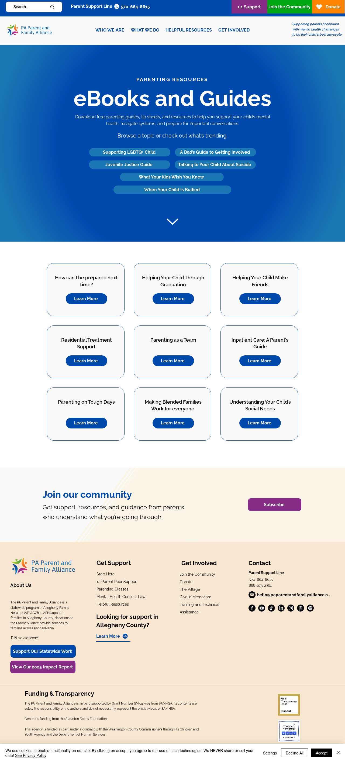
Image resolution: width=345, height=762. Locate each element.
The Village (190, 589)
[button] (109, 30)
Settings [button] (270, 753)
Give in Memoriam (195, 597)
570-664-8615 (261, 579)
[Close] (338, 753)
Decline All (294, 753)
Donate (186, 582)
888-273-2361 (260, 585)
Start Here (105, 574)
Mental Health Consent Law (120, 597)
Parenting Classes (112, 589)
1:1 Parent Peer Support (117, 581)
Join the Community (197, 574)
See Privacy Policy (30, 755)
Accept (321, 753)
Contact (260, 563)
